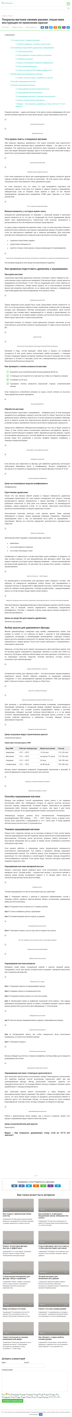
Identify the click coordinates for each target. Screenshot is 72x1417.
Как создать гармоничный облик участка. (17, 1215)
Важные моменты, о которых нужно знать (33, 44)
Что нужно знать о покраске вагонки (25, 40)
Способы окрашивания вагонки (23, 81)
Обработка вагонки (24, 59)
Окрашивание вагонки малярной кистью (32, 89)
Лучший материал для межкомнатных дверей (48, 1277)
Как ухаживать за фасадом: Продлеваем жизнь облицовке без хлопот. (53, 1216)
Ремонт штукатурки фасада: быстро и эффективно (15, 1247)
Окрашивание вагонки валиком (29, 93)
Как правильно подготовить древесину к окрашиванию (32, 48)
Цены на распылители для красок (30, 100)
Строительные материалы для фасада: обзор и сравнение (16, 1277)
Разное (20, 27)
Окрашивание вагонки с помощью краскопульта (35, 96)
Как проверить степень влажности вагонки (33, 55)
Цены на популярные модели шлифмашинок (34, 63)
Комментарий (7, 1370)
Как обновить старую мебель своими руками (51, 1338)
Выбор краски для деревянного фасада (26, 74)
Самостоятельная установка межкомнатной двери (15, 1338)
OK (41, 1414)
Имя (4, 1362)
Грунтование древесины (26, 66)
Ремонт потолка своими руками (52, 1309)
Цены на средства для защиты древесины (34, 70)
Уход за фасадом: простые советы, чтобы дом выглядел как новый (53, 1247)
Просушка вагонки (24, 51)
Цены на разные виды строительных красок (34, 78)
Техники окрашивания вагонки (22, 85)
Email (26, 1362)
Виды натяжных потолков (14, 1309)
